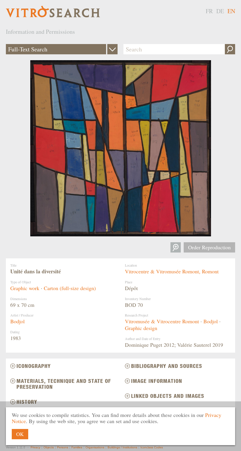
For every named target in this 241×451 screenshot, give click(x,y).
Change (112, 49)
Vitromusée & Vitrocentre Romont (162, 321)
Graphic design (141, 327)
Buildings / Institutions (122, 447)
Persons (62, 447)
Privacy (35, 447)
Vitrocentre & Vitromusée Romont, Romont (172, 271)
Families (76, 447)
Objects (48, 447)
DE (220, 11)
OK (20, 433)
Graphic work (24, 288)
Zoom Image (175, 247)
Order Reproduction (209, 247)
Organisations (95, 447)
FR (209, 11)
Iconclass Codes (151, 447)
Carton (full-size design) (70, 288)
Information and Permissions (40, 32)
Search (230, 49)
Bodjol (17, 321)
